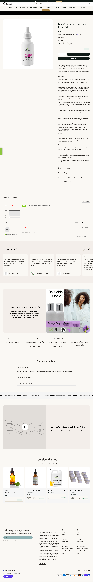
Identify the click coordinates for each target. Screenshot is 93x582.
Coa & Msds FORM (66, 546)
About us (63, 534)
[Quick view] (22, 469)
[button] (1, 151)
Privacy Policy (65, 541)
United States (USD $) (10, 570)
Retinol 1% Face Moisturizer (76, 490)
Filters (7, 222)
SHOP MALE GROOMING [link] (58, 346)
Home (4, 17)
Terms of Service (65, 539)
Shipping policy (59, 1)
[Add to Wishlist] (7, 469)
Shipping (60, 32)
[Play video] (24, 427)
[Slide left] (84, 249)
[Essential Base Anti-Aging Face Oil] (57, 477)
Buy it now (73, 58)
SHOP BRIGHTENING (35, 346)
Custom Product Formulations (68, 550)
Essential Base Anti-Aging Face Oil (56, 490)
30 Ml (60, 43)
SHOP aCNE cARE (12, 345)
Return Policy (64, 537)
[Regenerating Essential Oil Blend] (35, 477)
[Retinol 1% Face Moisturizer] (79, 477)
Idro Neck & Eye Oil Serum (11, 492)
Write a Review (86, 201)
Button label (42, 563)
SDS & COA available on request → (65, 62)
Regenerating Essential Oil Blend (34, 490)
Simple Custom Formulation (67, 548)
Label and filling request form (68, 544)
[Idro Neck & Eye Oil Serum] (13, 477)
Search (63, 532)
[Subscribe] (31, 537)
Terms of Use (19, 540)
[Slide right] (88, 249)
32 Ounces (65, 43)
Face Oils (10, 17)
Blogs (63, 553)
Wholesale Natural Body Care (13, 573)
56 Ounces (72, 43)
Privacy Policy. (27, 540)
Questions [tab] (14, 197)
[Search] (83, 4)
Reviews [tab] (6, 197)
